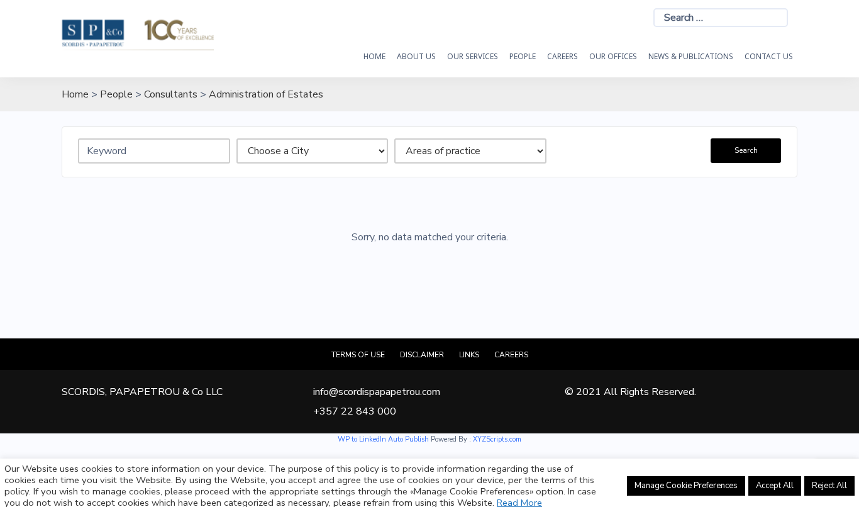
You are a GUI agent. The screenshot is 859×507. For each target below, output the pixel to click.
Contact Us (769, 56)
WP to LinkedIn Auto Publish (383, 439)
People (522, 56)
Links (469, 355)
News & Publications (690, 56)
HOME (374, 56)
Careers (562, 56)
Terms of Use (358, 355)
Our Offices (613, 56)
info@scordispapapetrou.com (376, 392)
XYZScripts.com (497, 439)
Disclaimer (422, 355)
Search (746, 150)
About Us (416, 56)
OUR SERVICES (472, 56)
